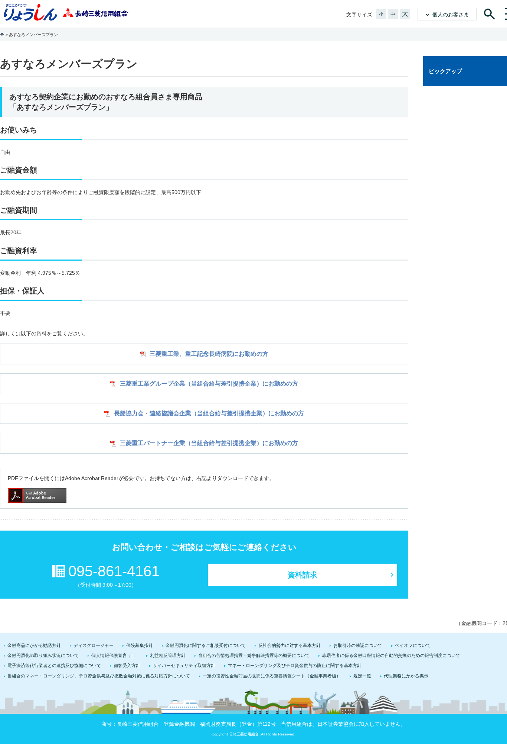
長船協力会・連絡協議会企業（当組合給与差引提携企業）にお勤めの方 (209, 413)
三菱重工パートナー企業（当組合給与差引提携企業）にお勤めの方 (209, 443)
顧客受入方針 (127, 665)
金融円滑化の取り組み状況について (43, 655)
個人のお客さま (450, 14)
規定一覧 (362, 676)
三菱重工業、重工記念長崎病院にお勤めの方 (209, 354)
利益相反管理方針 (168, 655)
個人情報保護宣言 (109, 655)
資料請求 (302, 575)
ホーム (2, 34)
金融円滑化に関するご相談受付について (206, 645)
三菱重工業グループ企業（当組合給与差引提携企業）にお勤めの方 (209, 383)
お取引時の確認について (357, 645)
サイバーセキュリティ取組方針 (184, 665)
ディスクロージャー (93, 645)
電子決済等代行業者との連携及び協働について (54, 665)
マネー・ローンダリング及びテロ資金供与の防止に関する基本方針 (295, 665)
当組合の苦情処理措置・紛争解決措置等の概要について (254, 655)
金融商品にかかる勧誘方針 (34, 645)
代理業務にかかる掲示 (406, 676)
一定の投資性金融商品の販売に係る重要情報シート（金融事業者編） (272, 676)
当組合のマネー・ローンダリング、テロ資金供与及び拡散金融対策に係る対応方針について (98, 676)
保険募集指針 (139, 645)
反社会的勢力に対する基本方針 (289, 645)
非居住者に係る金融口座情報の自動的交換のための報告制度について (391, 655)
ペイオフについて (413, 645)
